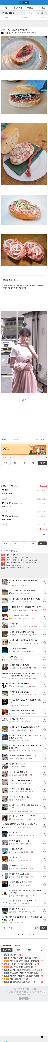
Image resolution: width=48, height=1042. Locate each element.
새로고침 (44, 486)
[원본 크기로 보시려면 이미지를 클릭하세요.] (24, 53)
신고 (11, 439)
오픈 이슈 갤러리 (7, 13)
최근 (4, 928)
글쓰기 (46, 13)
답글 (4, 498)
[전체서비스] (45, 2)
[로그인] (41, 2)
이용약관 (10, 992)
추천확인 (4, 439)
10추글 (42, 17)
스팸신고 (18, 439)
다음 (33, 463)
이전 (24, 463)
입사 (4, 33)
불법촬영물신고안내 (24, 994)
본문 (14, 463)
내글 (6, 17)
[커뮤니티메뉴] (2, 2)
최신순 (16, 486)
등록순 (11, 486)
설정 (34, 989)
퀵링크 (28, 989)
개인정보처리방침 (21, 992)
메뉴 (2, 457)
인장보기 (8, 457)
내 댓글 (24, 17)
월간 (29, 950)
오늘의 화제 (7, 950)
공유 (37, 439)
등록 (44, 534)
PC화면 (21, 989)
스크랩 (43, 439)
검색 (36, 928)
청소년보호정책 (35, 992)
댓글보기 (42, 543)
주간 (18, 950)
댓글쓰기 (42, 463)
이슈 (41, 950)
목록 (5, 463)
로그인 (14, 989)
